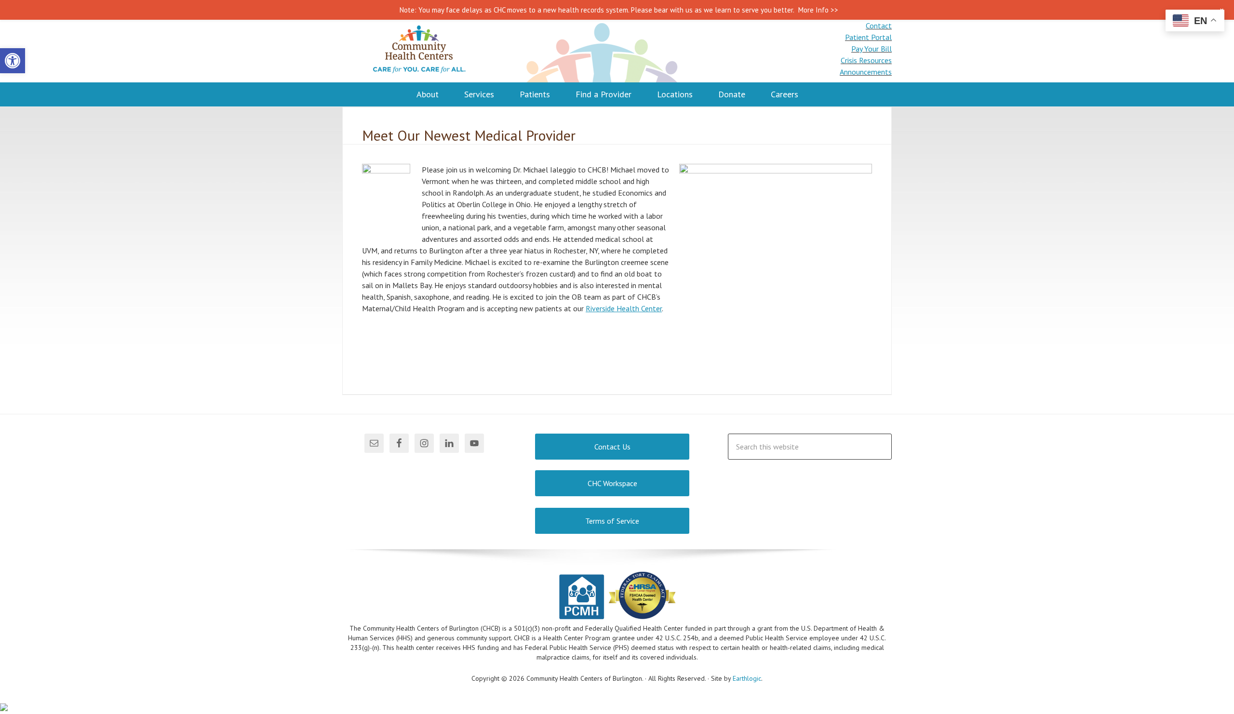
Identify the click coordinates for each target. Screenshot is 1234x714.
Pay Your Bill (871, 48)
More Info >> (818, 9)
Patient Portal (868, 37)
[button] (12, 60)
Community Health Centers (419, 51)
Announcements (866, 72)
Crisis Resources (866, 60)
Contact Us (612, 446)
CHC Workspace (612, 483)
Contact (879, 25)
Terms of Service (612, 521)
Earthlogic (747, 678)
